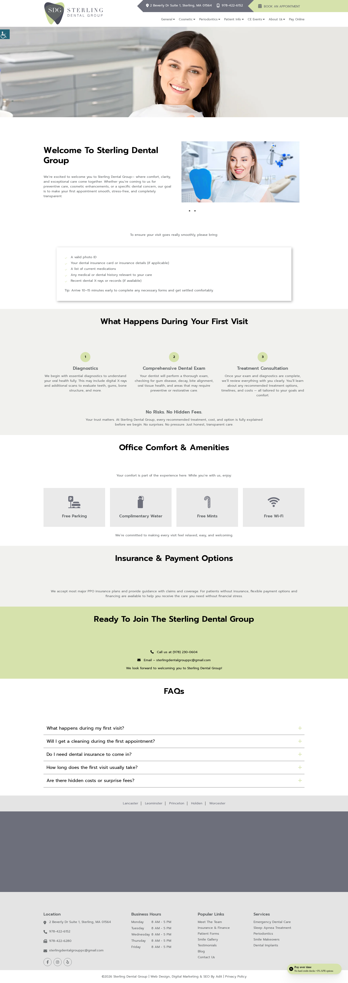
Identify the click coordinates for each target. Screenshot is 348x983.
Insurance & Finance (214, 928)
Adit (219, 976)
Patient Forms (208, 934)
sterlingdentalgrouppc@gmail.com (76, 950)
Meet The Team (210, 922)
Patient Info (232, 19)
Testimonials (207, 945)
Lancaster (130, 803)
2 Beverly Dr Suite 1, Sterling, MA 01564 (181, 5)
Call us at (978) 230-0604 (177, 652)
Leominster (153, 803)
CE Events (255, 19)
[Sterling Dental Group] (74, 13)
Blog (201, 951)
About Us (275, 19)
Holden (196, 803)
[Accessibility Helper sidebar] (5, 34)
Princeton (176, 803)
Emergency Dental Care (272, 922)
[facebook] (48, 962)
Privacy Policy (235, 976)
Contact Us (206, 957)
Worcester (217, 803)
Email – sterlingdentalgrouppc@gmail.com (177, 660)
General (166, 19)
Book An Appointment (282, 6)
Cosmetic (186, 19)
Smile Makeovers (267, 940)
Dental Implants (266, 945)
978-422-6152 (232, 5)
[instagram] (58, 962)
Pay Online (296, 19)
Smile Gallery (208, 940)
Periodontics (208, 19)
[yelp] (68, 962)
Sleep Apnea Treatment (272, 928)
